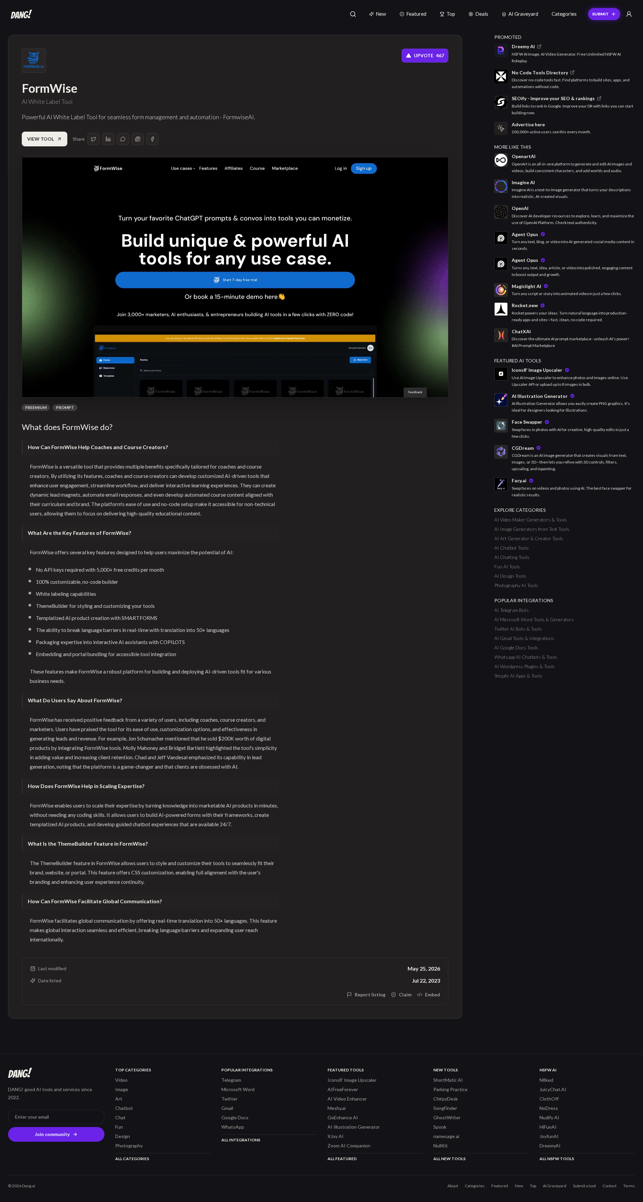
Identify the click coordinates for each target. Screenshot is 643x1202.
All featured (342, 1158)
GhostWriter (446, 1117)
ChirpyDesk (445, 1099)
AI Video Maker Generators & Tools (530, 519)
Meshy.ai (337, 1108)
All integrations (240, 1139)
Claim (405, 994)
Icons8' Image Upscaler (352, 1080)
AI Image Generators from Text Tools (531, 529)
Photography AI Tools (516, 585)
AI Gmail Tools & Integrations (524, 638)
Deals (481, 14)
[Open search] (353, 14)
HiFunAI (548, 1127)
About (452, 1185)
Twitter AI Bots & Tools (518, 629)
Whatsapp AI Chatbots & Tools (525, 657)
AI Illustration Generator (354, 1127)
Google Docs (234, 1117)
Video (121, 1080)
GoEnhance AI (343, 1117)
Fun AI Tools (507, 566)
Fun (119, 1127)
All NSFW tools (557, 1158)
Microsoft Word (238, 1089)
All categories (132, 1158)
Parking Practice (450, 1089)
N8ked (546, 1080)
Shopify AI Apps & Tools (518, 676)
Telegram (231, 1080)
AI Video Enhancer (347, 1099)
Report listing (370, 994)
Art (118, 1099)
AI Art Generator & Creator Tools (528, 538)
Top (450, 14)
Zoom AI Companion (349, 1145)
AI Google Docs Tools (516, 647)
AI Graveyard (523, 14)
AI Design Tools (510, 576)
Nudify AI (549, 1117)
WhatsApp (232, 1127)
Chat (120, 1117)
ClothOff (549, 1099)
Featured (416, 14)
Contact (609, 1185)
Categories (564, 14)
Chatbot (124, 1108)
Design (122, 1136)
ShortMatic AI (448, 1080)
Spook (439, 1127)
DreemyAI (550, 1145)
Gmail (227, 1108)
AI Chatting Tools (511, 557)
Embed (432, 994)
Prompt (65, 407)
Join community (52, 1134)
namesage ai (446, 1136)
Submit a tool (584, 1185)
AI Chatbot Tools (511, 548)
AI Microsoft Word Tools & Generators (534, 619)
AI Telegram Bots (511, 610)
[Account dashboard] (629, 14)
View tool (40, 139)
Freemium (36, 407)
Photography (129, 1145)
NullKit (440, 1145)
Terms (629, 1185)
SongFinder (445, 1108)
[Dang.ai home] (20, 14)
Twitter (229, 1099)
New (381, 14)
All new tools (449, 1158)
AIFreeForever (343, 1089)
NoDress (549, 1108)
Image (121, 1089)
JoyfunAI (549, 1136)
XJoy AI (336, 1136)
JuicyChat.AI (553, 1089)
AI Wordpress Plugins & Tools (524, 666)
